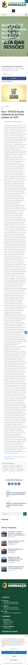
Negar (14, 656)
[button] (26, 636)
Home (3, 45)
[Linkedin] (19, 484)
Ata (21, 45)
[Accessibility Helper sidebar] (26, 1)
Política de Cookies (8, 663)
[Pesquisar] (25, 514)
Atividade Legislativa (12, 45)
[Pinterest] (15, 484)
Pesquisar (14, 78)
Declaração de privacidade (18, 663)
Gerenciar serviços (13, 648)
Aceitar (14, 652)
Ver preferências (14, 660)
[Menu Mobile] (13, 10)
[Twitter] (12, 484)
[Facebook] (9, 484)
